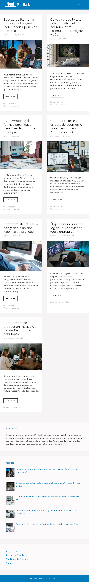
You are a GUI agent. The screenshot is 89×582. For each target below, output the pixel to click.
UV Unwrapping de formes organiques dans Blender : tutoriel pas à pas (19, 126)
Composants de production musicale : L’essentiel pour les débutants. (19, 328)
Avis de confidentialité (16, 555)
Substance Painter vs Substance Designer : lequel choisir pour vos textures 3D (20, 25)
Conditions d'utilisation (17, 559)
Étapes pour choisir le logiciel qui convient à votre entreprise (66, 228)
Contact (9, 563)
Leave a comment (12, 106)
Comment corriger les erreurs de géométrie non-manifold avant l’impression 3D (66, 126)
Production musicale (13, 407)
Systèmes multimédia (61, 302)
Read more (10, 96)
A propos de (11, 551)
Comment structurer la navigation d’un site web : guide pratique (20, 228)
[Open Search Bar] (68, 4)
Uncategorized (11, 103)
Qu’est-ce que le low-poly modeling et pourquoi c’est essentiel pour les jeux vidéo (66, 27)
